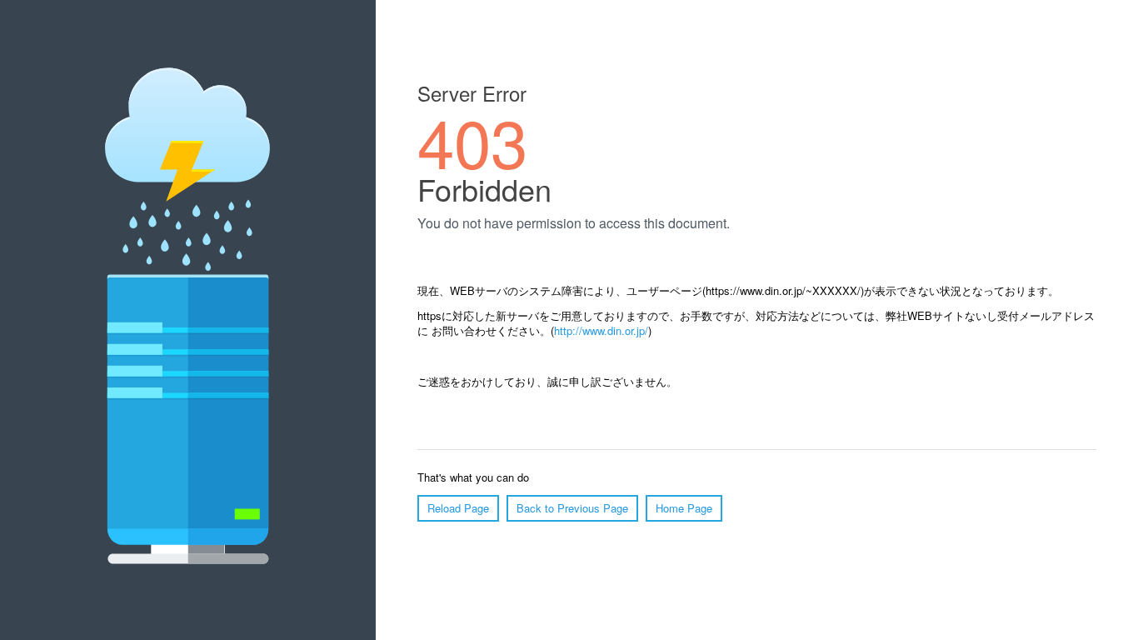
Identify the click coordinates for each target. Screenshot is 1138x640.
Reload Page (458, 508)
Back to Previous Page (572, 508)
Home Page (684, 508)
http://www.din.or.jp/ (601, 330)
